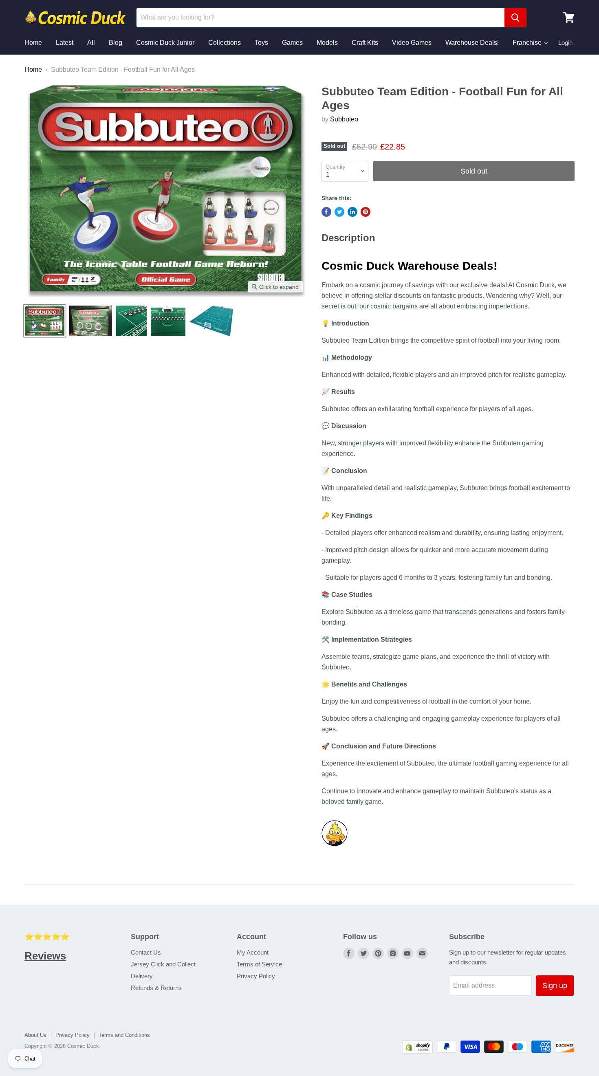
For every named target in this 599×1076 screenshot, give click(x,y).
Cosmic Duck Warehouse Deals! (409, 266)
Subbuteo (344, 119)
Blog (115, 42)
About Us (35, 1035)
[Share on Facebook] (326, 212)
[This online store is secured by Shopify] (418, 1051)
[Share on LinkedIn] (352, 212)
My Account (253, 952)
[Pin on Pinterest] (365, 212)
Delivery (142, 976)
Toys (261, 42)
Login (565, 42)
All (91, 42)
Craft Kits (365, 42)
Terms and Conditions (124, 1035)
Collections (224, 42)
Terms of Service (259, 964)
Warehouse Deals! (472, 42)
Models (327, 42)
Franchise (528, 42)
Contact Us (146, 952)
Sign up (554, 985)
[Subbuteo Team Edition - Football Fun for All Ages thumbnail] (45, 321)
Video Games (412, 42)
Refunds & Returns (156, 987)
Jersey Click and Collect (163, 964)
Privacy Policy (256, 976)
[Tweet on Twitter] (339, 212)
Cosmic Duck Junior (165, 42)
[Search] (515, 17)
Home (33, 42)
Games (292, 42)
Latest (64, 42)
